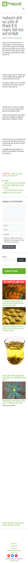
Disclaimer (14, 548)
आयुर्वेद (6, 181)
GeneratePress (14, 560)
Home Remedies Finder (14, 550)
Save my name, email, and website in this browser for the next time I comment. (14, 240)
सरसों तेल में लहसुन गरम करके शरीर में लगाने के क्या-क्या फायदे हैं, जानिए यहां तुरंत (13, 328)
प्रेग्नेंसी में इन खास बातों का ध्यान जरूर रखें (12, 175)
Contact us (14, 546)
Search (4, 257)
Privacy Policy (14, 553)
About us (14, 543)
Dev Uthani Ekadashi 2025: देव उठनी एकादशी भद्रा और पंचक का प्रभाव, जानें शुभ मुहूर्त (13, 303)
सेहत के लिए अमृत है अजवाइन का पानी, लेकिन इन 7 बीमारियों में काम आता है (14, 378)
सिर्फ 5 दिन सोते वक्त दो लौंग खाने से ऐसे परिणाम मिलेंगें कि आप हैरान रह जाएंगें (13, 185)
